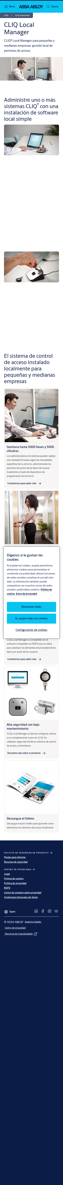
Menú (12, 6)
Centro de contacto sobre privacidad (22, 892)
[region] (31, 592)
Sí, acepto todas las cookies (31, 618)
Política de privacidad (15, 883)
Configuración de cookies (31, 629)
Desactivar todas (31, 606)
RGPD (7, 887)
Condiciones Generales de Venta (21, 897)
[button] (55, 6)
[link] (8, 15)
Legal (7, 873)
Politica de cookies (14, 878)
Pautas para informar (15, 857)
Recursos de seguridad (16, 861)
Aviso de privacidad (26, 593)
